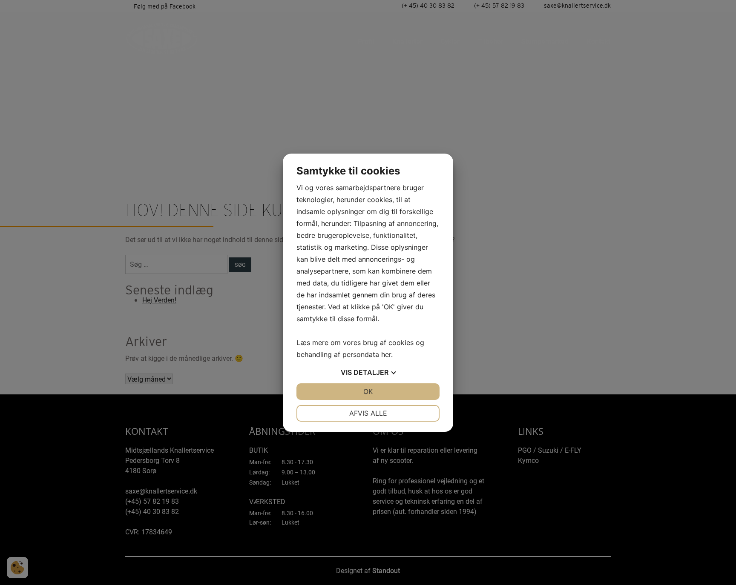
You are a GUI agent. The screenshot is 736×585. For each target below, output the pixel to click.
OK (368, 391)
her (386, 354)
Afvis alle (368, 413)
